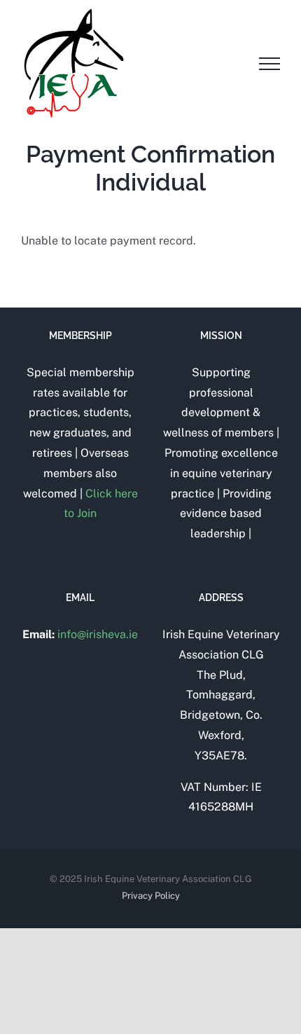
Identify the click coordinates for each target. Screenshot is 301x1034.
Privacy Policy (151, 895)
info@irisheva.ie (97, 634)
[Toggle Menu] (269, 63)
